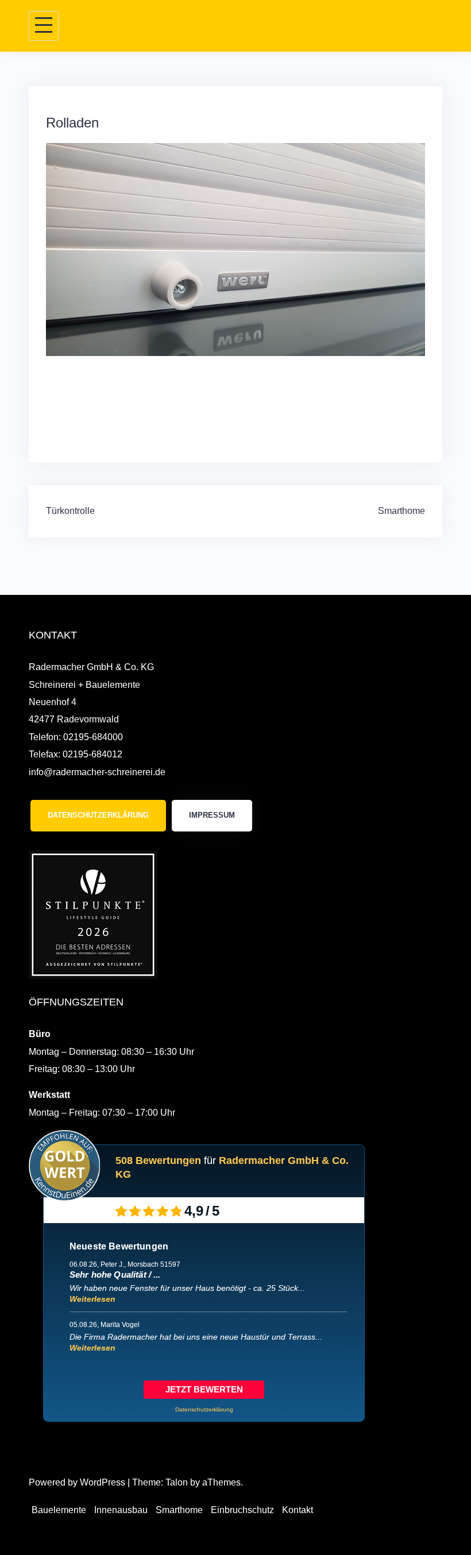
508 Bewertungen (158, 1160)
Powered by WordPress (77, 1482)
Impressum (212, 815)
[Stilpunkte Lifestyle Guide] (93, 914)
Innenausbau (121, 1510)
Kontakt (297, 1510)
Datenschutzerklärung (98, 815)
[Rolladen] (235, 249)
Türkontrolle (70, 511)
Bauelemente (59, 1510)
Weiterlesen (92, 1298)
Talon (176, 1482)
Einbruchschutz (242, 1510)
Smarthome (401, 511)
